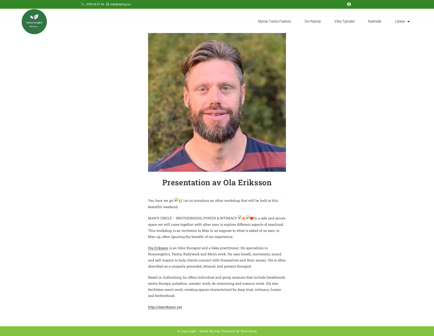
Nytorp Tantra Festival (274, 21)
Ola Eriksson (158, 248)
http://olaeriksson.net (165, 307)
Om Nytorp (312, 21)
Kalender (374, 21)
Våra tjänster (344, 21)
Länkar (400, 21)
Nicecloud (249, 331)
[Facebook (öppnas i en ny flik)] (348, 4)
